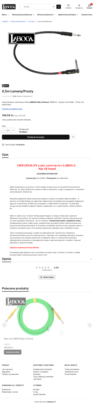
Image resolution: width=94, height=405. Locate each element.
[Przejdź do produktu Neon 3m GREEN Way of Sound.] (34, 316)
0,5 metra (31, 21)
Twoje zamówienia (72, 369)
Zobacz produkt (12, 352)
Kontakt (36, 389)
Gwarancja (6, 389)
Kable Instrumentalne (18, 21)
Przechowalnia (70, 374)
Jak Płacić (37, 379)
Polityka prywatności (10, 374)
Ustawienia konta (71, 372)
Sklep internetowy (44, 402)
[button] (58, 7)
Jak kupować (7, 369)
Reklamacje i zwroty (10, 392)
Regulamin (6, 372)
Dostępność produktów (42, 369)
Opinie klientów (39, 394)
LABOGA (5, 21)
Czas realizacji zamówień (43, 377)
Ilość (4, 126)
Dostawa (36, 374)
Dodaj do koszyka (35, 137)
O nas (35, 392)
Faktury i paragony (40, 372)
